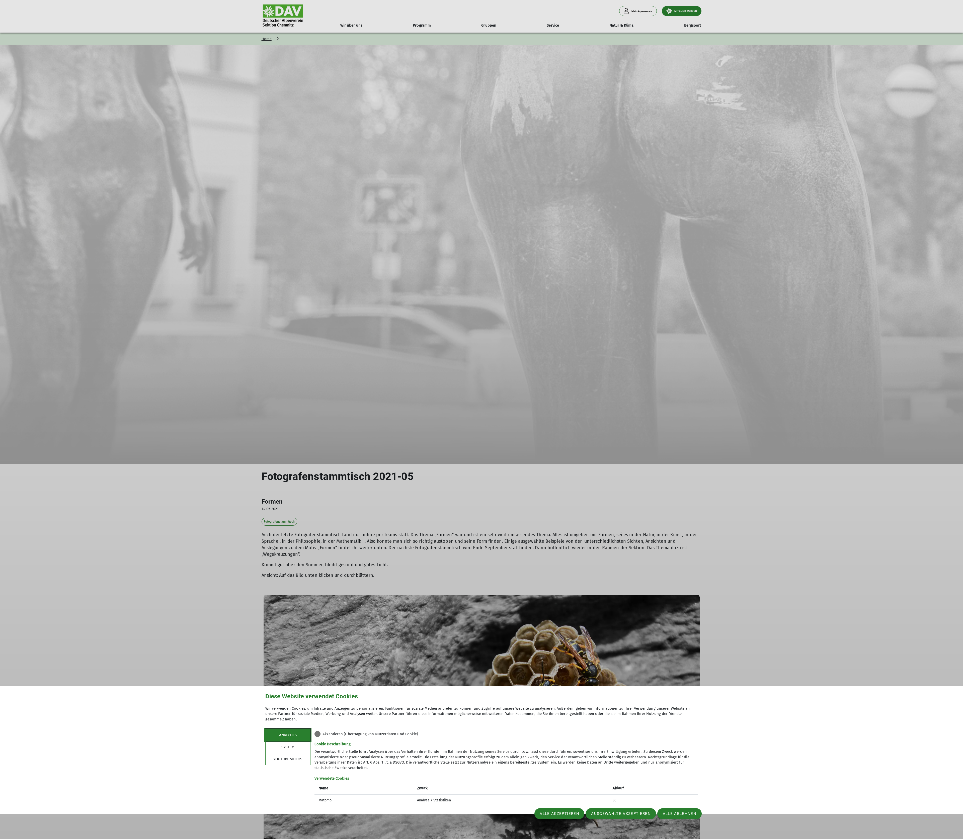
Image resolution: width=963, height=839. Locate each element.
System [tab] (287, 747)
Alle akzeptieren (559, 813)
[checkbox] (506, 734)
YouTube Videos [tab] (287, 759)
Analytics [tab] (288, 735)
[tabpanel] (506, 767)
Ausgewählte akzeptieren (621, 813)
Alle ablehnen (679, 813)
